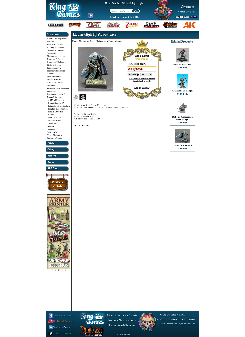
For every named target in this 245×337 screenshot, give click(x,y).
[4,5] (146, 58)
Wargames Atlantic (54, 138)
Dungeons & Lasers (55, 59)
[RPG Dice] (58, 167)
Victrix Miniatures (54, 135)
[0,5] (136, 58)
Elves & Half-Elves (55, 44)
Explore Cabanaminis (63, 333)
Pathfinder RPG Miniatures (58, 88)
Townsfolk (51, 53)
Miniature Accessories (56, 56)
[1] (137, 58)
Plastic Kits (51, 91)
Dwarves (50, 41)
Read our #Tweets (61, 327)
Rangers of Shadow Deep (57, 94)
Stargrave (51, 129)
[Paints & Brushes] (58, 142)
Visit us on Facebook (63, 315)
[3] (142, 58)
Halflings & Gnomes (55, 47)
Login (140, 3)
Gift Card (126, 3)
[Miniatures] (58, 33)
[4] (144, 58)
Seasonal (50, 126)
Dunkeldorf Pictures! (63, 321)
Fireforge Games (54, 65)
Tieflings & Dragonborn (56, 50)
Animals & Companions (57, 39)
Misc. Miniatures (54, 77)
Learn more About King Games (122, 320)
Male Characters (54, 118)
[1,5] (138, 58)
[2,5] (141, 58)
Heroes (51, 115)
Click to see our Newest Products (122, 315)
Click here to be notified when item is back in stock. (142, 80)
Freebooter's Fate (54, 68)
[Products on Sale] (57, 181)
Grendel (50, 74)
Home (108, 3)
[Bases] (58, 161)
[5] (147, 58)
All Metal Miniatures (56, 100)
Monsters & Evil (54, 120)
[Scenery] (58, 155)
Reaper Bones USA (56, 103)
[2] (139, 58)
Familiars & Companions (58, 109)
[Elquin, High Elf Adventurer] (95, 91)
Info (134, 3)
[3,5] (143, 58)
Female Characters (55, 112)
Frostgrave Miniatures (56, 71)
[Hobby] (58, 148)
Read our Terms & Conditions (121, 325)
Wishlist (116, 3)
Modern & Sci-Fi (54, 79)
